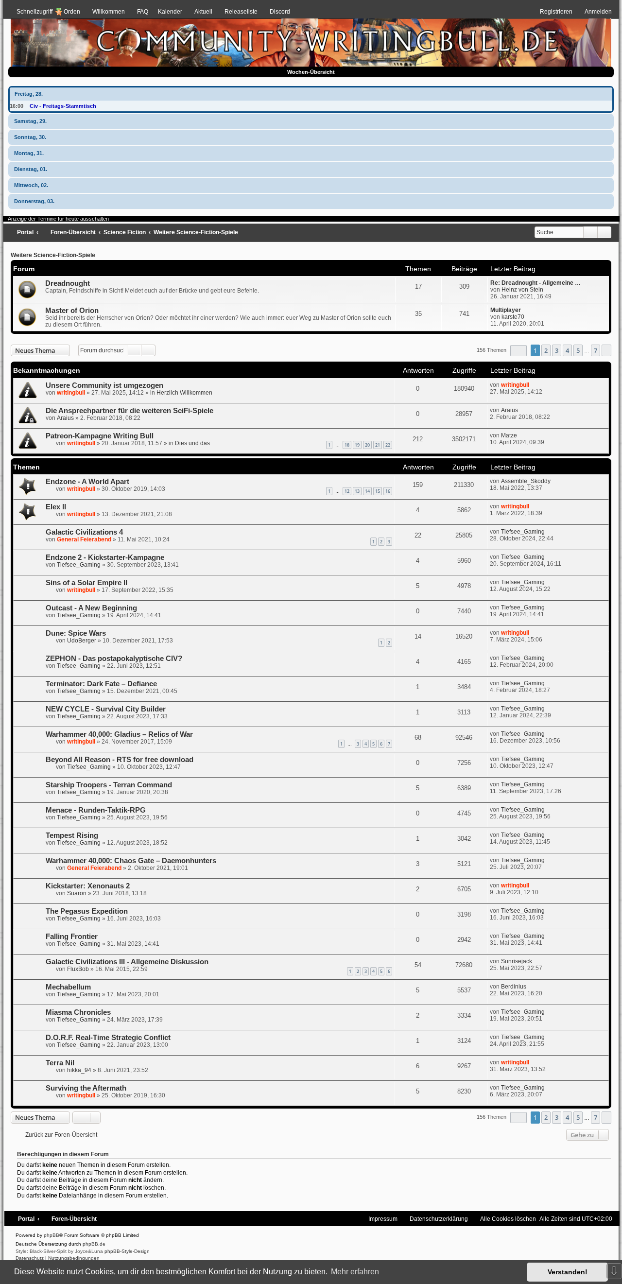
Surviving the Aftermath (86, 1088)
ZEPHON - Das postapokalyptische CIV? (114, 658)
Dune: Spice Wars (76, 633)
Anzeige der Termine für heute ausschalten (58, 219)
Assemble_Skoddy (526, 481)
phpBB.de (94, 1244)
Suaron (76, 893)
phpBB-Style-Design (127, 1251)
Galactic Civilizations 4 (84, 532)
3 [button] (556, 350)
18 (347, 445)
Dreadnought (67, 283)
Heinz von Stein (522, 289)
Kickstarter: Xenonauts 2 (88, 886)
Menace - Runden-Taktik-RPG (96, 810)
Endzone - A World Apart (87, 482)
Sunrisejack (516, 961)
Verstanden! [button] (567, 1272)
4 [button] (567, 350)
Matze (509, 435)
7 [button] (595, 350)
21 (377, 445)
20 (367, 445)
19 (357, 445)
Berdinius (513, 986)
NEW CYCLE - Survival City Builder (106, 709)
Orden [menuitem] (72, 11)
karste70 (512, 316)
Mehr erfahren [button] (355, 1271)
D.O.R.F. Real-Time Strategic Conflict (108, 1037)
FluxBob (78, 969)
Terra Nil (60, 1063)
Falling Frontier (72, 936)
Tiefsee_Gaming (523, 531)
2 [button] (546, 350)
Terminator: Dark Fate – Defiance (101, 684)
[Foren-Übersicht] (311, 39)
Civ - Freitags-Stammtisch (63, 106)
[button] (518, 350)
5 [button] (578, 350)
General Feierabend (84, 539)
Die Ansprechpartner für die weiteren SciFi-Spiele (129, 411)
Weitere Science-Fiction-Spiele (53, 255)
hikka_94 (79, 1070)
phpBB (51, 1235)
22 (387, 445)
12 (347, 491)
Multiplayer (505, 310)
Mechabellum (68, 987)
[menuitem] (104, 11)
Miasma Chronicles (78, 1012)
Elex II (56, 507)
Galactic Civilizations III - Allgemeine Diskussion (127, 962)
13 (357, 491)
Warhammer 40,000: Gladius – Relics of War (119, 734)
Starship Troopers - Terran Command (109, 785)
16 (387, 491)
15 (377, 491)
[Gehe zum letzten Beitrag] (534, 385)
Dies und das (192, 443)
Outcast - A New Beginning (91, 608)
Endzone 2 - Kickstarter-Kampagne (105, 557)
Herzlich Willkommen (184, 392)
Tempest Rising (72, 835)
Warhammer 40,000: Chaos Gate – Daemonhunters (131, 861)
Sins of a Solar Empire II (86, 583)
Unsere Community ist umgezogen (104, 385)
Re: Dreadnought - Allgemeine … (535, 282)
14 (367, 491)
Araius (65, 418)
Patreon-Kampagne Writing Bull (100, 436)
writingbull (71, 392)
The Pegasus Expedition (87, 911)
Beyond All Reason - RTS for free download (119, 759)
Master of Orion (72, 310)
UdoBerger (81, 640)
